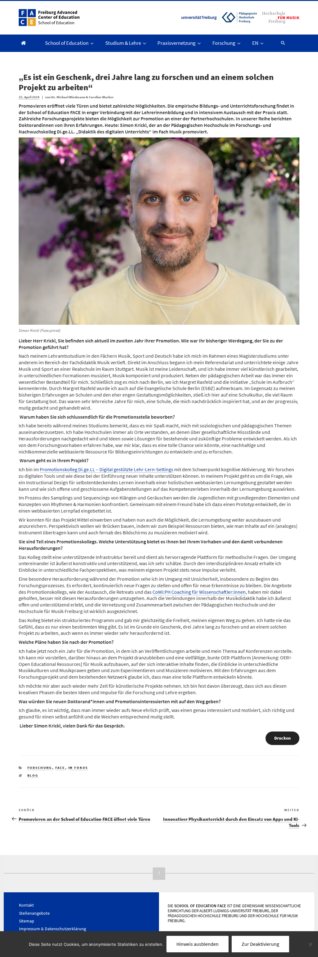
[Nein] (310, 944)
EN (255, 42)
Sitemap (26, 921)
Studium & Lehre (123, 42)
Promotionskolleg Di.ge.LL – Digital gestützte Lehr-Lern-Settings (106, 469)
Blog (33, 775)
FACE (60, 767)
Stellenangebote (34, 913)
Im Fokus (78, 767)
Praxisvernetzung (176, 42)
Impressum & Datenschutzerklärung (52, 928)
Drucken (282, 738)
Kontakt (26, 905)
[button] (280, 43)
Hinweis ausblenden (197, 944)
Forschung (223, 42)
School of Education (67, 42)
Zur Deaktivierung (260, 944)
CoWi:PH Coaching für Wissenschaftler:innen (199, 592)
